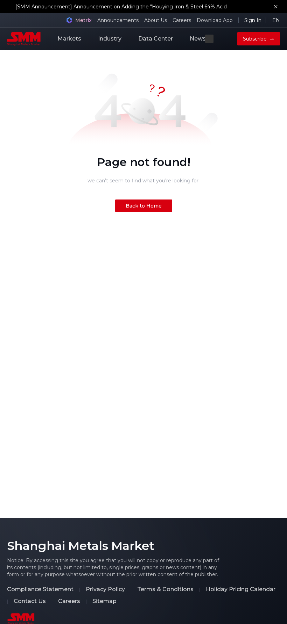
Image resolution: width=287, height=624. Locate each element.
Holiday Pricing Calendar (240, 589)
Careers (182, 20)
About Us (155, 20)
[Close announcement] (276, 6)
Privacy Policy (105, 589)
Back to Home (144, 206)
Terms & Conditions (165, 589)
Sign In (252, 20)
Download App (215, 20)
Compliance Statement (40, 589)
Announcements (118, 20)
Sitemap (104, 601)
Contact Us (30, 601)
